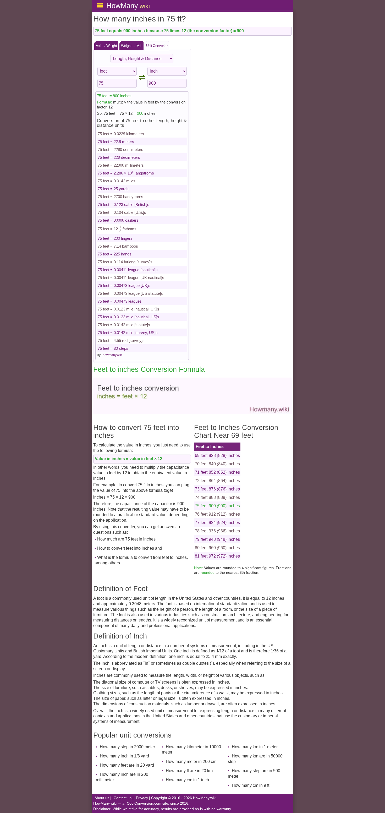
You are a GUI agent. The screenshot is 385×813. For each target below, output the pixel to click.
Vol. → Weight (106, 45)
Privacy (142, 798)
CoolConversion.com (144, 803)
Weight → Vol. (131, 45)
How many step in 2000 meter (127, 747)
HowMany (128, 6)
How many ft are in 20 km (189, 770)
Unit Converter (157, 45)
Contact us (122, 798)
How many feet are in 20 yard (127, 765)
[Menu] (99, 5)
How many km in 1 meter (255, 747)
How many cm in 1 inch (187, 780)
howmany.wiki (113, 355)
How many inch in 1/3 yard (124, 756)
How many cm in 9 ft (250, 785)
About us (102, 798)
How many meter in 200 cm (191, 761)
